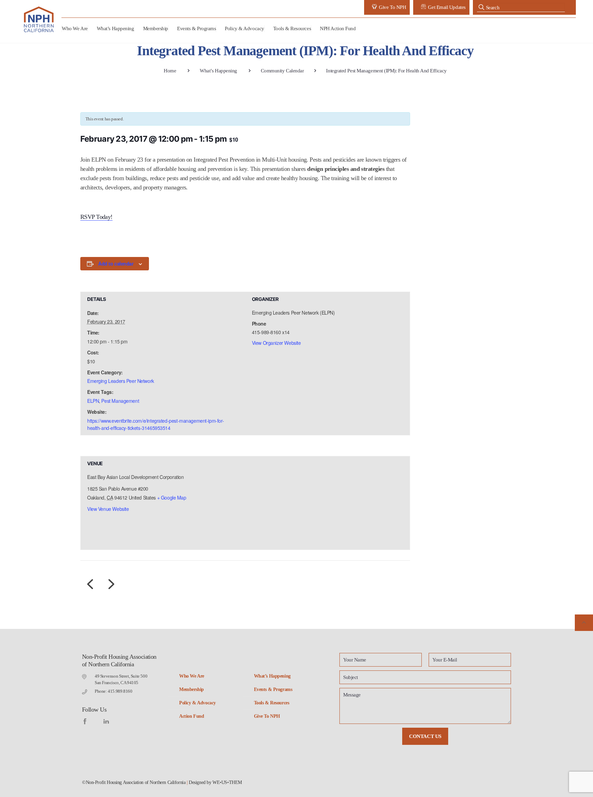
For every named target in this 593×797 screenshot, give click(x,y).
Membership (191, 689)
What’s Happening (218, 70)
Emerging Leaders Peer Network (120, 380)
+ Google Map (171, 497)
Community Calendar (282, 70)
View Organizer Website (276, 342)
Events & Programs (273, 689)
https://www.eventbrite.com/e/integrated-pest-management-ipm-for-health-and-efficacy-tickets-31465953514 (155, 424)
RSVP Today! (96, 216)
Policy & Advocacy (197, 702)
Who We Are (191, 676)
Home (170, 70)
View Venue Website (108, 508)
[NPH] (39, 19)
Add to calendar (115, 263)
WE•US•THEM (227, 782)
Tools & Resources (271, 702)
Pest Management (120, 400)
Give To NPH (267, 716)
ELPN (93, 400)
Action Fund (191, 716)
